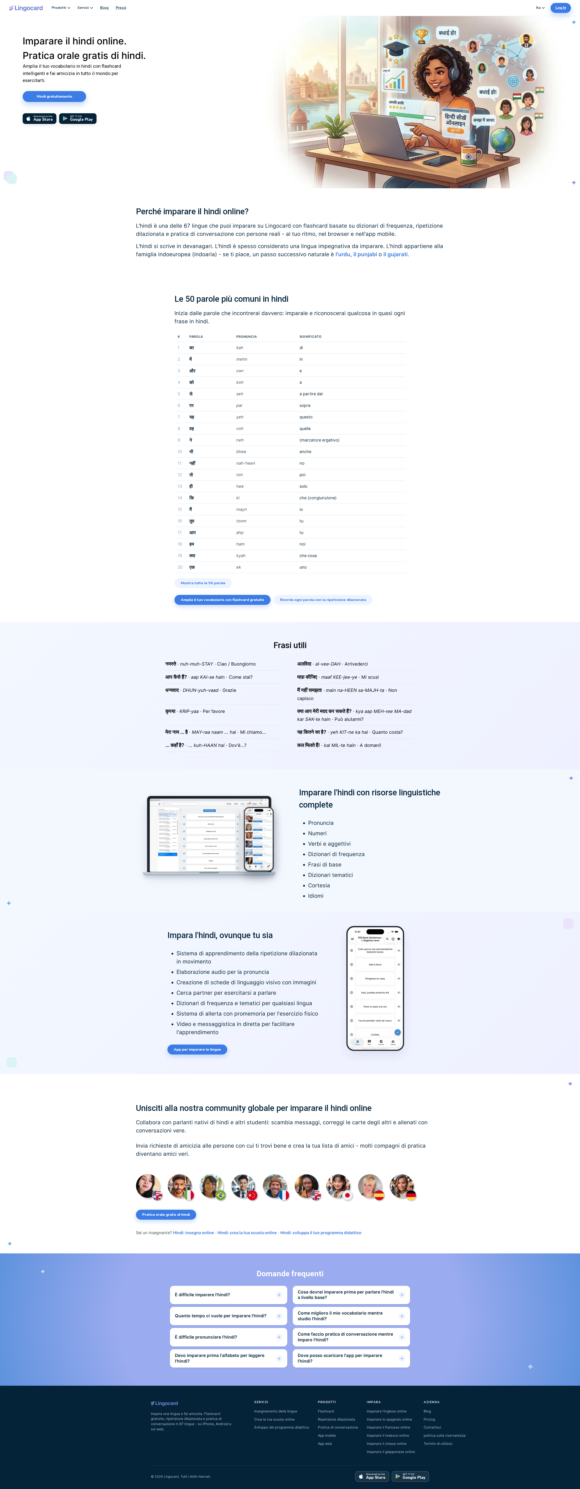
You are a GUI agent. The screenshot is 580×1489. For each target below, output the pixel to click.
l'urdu (343, 254)
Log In (561, 7)
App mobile (327, 1435)
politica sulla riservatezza (445, 1435)
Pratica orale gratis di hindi (166, 1214)
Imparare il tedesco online (388, 1435)
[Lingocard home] (26, 8)
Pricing (429, 1419)
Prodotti (59, 7)
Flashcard (326, 1411)
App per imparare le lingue (197, 1049)
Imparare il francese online (388, 1427)
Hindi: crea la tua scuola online (247, 1232)
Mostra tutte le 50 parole (203, 583)
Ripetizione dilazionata (336, 1419)
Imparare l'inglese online (387, 1411)
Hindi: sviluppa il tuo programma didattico (320, 1232)
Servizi (83, 7)
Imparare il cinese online (387, 1443)
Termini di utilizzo (438, 1443)
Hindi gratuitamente (54, 96)
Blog (104, 7)
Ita (538, 7)
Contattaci (432, 1427)
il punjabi (365, 254)
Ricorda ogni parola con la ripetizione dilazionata (323, 599)
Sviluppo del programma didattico (281, 1427)
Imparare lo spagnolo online (389, 1419)
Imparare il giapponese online (391, 1452)
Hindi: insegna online (193, 1232)
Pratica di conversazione (338, 1427)
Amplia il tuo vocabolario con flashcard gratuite (222, 599)
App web (325, 1443)
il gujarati (395, 254)
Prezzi (121, 7)
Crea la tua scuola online (274, 1419)
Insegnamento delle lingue (275, 1411)
